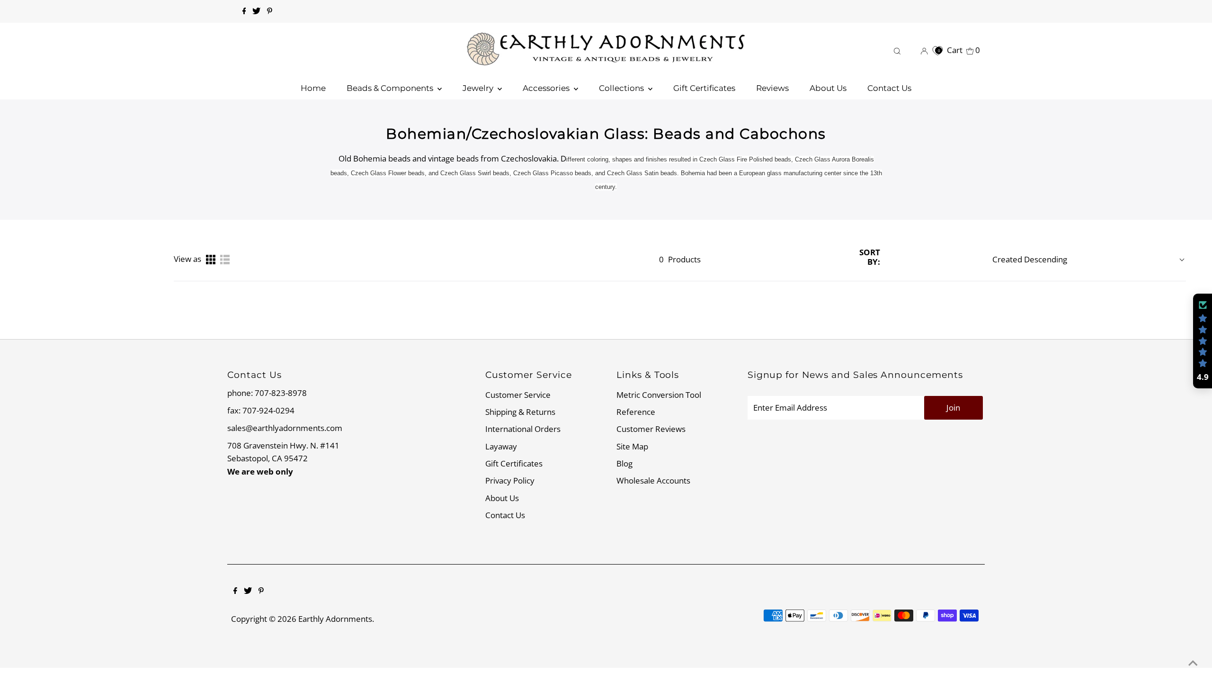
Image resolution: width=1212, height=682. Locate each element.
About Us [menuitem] (828, 88)
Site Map (632, 446)
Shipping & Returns (520, 411)
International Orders (523, 428)
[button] (1202, 341)
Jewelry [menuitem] (479, 88)
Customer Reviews (651, 428)
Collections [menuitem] (622, 88)
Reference (635, 411)
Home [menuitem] (313, 88)
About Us (502, 498)
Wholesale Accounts (653, 480)
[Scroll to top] (1193, 663)
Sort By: (869, 257)
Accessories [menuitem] (547, 88)
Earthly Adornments (335, 618)
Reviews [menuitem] (772, 88)
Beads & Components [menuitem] (391, 88)
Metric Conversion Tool (658, 394)
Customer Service (518, 394)
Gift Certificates (514, 463)
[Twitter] (256, 11)
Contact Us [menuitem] (889, 88)
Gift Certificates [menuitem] (704, 88)
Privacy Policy (510, 480)
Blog (624, 463)
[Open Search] (897, 49)
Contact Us (505, 515)
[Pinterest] (270, 11)
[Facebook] (244, 11)
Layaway (501, 446)
